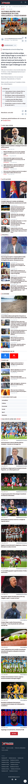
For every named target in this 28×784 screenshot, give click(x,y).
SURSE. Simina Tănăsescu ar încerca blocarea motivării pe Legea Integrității (18, 272)
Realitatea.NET (4, 758)
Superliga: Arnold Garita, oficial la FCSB (12, 730)
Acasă (3, 6)
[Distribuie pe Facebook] (25, 38)
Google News (6, 120)
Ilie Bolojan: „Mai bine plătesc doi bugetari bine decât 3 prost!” (18, 346)
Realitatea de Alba (5, 766)
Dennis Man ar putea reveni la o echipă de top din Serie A (15, 104)
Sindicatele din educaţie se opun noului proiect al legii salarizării (18, 216)
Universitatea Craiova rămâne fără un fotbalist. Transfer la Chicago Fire (15, 92)
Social (5, 174)
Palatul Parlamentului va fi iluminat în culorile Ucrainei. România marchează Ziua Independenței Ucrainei (18, 209)
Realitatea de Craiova (14, 771)
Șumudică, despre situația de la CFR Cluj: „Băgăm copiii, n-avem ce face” (13, 597)
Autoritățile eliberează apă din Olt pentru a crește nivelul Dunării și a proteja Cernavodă (14, 316)
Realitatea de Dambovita (15, 768)
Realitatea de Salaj (5, 760)
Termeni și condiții (9, 747)
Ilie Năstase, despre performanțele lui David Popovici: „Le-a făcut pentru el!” (15, 96)
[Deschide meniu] (25, 2)
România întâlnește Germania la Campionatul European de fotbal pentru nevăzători (12, 704)
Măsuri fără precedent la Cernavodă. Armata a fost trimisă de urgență (17, 339)
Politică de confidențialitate (20, 747)
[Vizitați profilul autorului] (2, 39)
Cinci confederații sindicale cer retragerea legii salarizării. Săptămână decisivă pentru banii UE (19, 332)
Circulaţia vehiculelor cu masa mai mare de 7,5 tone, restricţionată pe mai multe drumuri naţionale (18, 223)
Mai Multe (14, 733)
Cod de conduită (5, 750)
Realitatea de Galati (5, 764)
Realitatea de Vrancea (14, 766)
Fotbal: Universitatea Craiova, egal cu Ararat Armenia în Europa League (12, 677)
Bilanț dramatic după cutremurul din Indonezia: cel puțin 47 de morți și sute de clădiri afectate (14, 160)
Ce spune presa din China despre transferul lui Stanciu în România (14, 100)
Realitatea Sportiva (12, 758)
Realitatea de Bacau (5, 768)
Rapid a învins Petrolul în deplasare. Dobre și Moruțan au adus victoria (14, 546)
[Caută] (21, 2)
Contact (3, 747)
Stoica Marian (23, 620)
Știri (6, 6)
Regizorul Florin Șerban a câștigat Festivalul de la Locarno (17, 364)
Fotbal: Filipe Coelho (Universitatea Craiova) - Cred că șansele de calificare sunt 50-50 (12, 623)
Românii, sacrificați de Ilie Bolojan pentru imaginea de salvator (18, 265)
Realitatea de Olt (5, 771)
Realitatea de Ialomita (14, 760)
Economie (6, 155)
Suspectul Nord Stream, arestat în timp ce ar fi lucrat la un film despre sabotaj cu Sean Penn (19, 230)
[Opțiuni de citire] (25, 781)
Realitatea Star (20, 758)
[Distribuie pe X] (25, 41)
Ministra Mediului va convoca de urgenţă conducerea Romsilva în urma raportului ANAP (14, 153)
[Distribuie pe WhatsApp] (22, 41)
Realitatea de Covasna (15, 38)
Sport (10, 6)
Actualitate (3, 149)
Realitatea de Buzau (14, 764)
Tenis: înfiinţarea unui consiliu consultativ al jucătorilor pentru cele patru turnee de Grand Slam (13, 651)
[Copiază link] (22, 38)
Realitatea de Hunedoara (15, 762)
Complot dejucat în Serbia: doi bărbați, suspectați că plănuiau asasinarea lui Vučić (13, 202)
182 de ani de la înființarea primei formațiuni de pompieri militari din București (15, 172)
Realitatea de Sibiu (5, 762)
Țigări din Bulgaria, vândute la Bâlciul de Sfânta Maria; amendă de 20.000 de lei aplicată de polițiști (14, 166)
